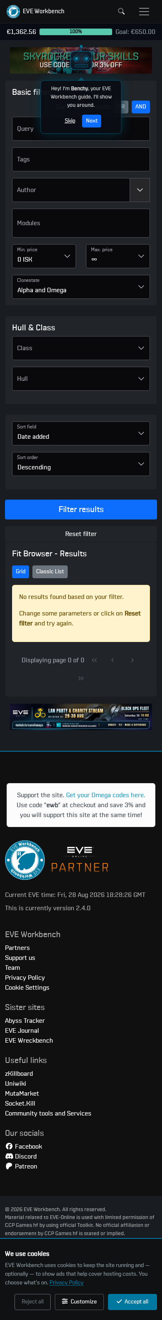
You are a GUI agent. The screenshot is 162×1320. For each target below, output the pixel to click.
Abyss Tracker (25, 1020)
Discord (25, 1156)
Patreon (25, 1166)
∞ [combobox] (94, 259)
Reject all (33, 1302)
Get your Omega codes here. (105, 795)
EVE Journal (22, 1030)
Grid (20, 572)
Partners (17, 948)
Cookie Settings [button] (27, 987)
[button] (35, 11)
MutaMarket (22, 1093)
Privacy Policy (66, 1283)
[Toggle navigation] (144, 11)
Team (12, 967)
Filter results (81, 509)
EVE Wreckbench (29, 1040)
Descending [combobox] (34, 467)
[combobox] (71, 190)
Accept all (135, 1302)
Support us (20, 958)
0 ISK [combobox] (24, 259)
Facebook (27, 1146)
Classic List (50, 572)
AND (140, 107)
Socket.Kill (20, 1103)
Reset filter (81, 534)
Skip (70, 121)
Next (92, 121)
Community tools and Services (48, 1113)
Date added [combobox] (33, 436)
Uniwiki (15, 1083)
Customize (83, 1302)
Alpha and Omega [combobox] (41, 290)
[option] (81, 226)
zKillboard (19, 1073)
